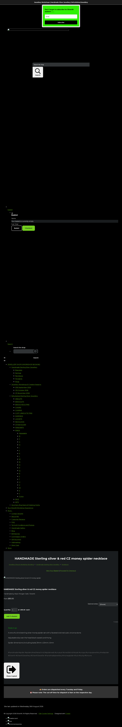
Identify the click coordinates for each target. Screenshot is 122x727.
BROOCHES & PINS (22, 405)
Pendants (18, 379)
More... (10, 511)
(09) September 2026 (23, 387)
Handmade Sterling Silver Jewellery (24, 367)
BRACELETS (19, 402)
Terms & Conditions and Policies (22, 525)
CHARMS (18, 410)
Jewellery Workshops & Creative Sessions (26, 384)
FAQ (13, 522)
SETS (17, 502)
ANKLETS (18, 399)
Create (67, 713)
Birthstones (15, 534)
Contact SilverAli (17, 514)
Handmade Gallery (18, 528)
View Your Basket (52, 571)
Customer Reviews (18, 519)
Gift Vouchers (16, 539)
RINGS (17, 430)
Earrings (18, 373)
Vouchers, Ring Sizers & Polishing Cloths (25, 505)
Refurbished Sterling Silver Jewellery (24, 396)
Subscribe (61, 22)
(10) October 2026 (21, 390)
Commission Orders (18, 537)
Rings (17, 382)
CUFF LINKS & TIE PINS (23, 413)
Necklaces (19, 376)
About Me (15, 516)
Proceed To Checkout (68, 571)
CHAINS (18, 407)
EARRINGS (19, 416)
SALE (17, 499)
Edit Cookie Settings (46, 713)
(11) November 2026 (22, 393)
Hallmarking (15, 542)
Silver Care (15, 545)
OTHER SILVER (20, 425)
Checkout (28, 228)
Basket (16, 228)
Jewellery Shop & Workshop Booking (21, 564)
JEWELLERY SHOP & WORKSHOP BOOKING (24, 364)
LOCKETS (18, 419)
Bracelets (18, 370)
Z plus (21, 496)
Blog (13, 531)
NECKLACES (19, 422)
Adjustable (23, 433)
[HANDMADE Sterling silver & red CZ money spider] (7, 584)
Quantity (7, 610)
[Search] (35, 351)
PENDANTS (19, 428)
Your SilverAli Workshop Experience (20, 508)
